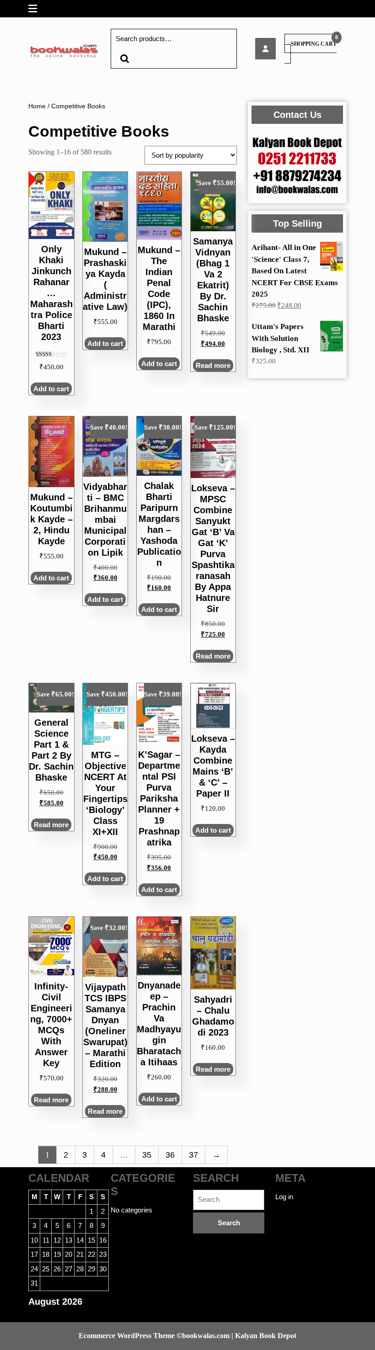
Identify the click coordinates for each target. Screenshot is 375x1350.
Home (37, 106)
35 (146, 1154)
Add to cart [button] (51, 389)
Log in (284, 1197)
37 (193, 1154)
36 (170, 1154)
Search (124, 59)
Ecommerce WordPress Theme (127, 1335)
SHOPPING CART (314, 44)
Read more (213, 365)
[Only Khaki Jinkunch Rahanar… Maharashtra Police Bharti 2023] (265, 49)
